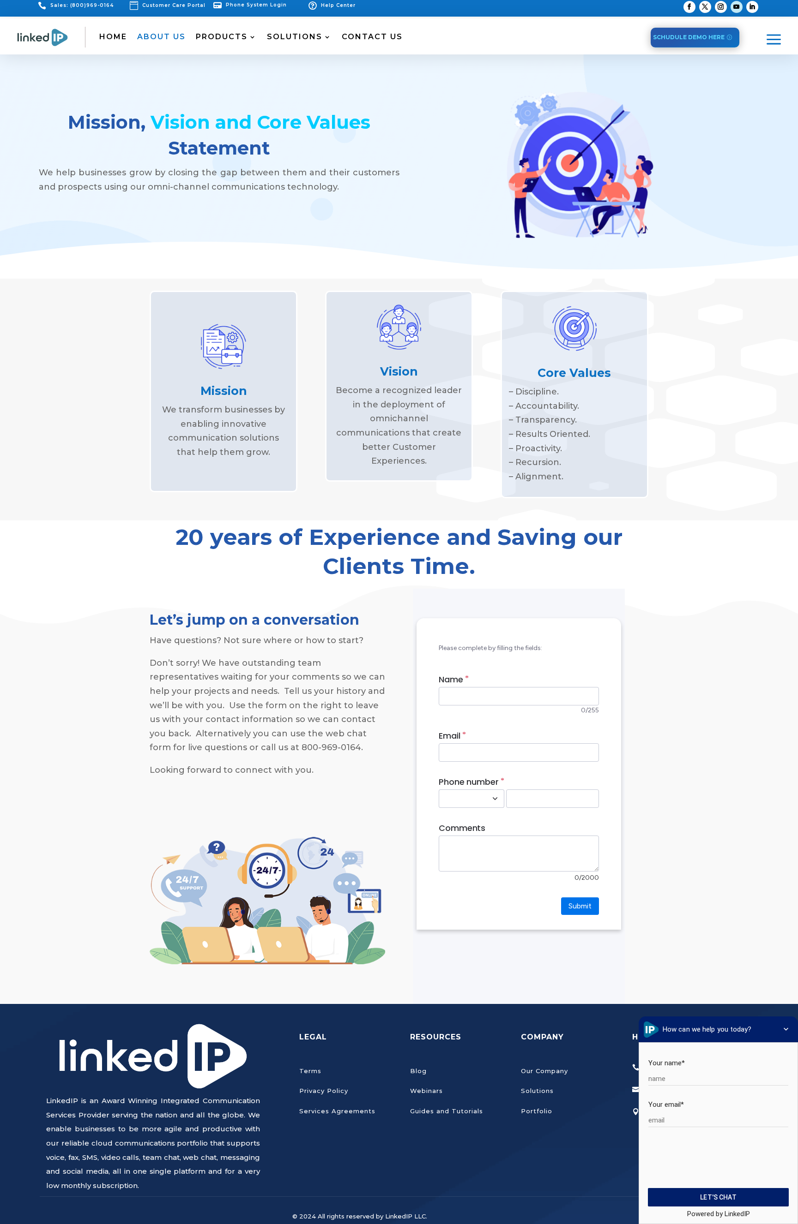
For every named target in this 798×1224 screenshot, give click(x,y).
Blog (418, 1071)
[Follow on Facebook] (689, 7)
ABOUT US (161, 36)
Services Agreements (337, 1111)
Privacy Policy (323, 1090)
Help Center (338, 5)
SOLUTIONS (294, 36)
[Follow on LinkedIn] (752, 7)
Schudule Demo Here (689, 37)
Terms (310, 1071)
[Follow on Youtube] (737, 7)
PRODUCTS (222, 36)
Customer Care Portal (174, 5)
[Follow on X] (705, 7)
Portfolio (536, 1111)
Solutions (537, 1090)
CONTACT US (372, 36)
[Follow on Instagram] (721, 7)
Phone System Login (256, 5)
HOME (113, 36)
